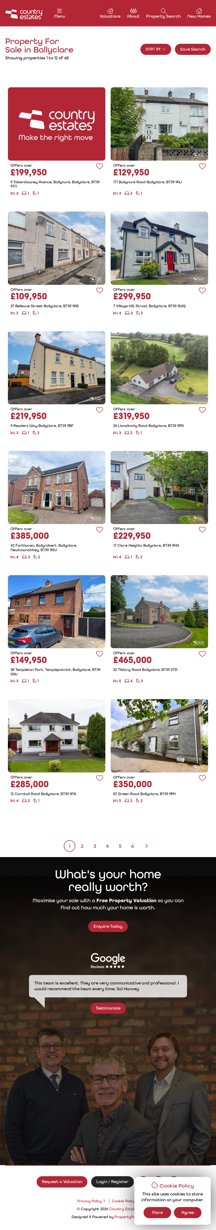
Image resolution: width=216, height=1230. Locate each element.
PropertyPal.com (129, 1217)
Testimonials (108, 1008)
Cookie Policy (123, 1201)
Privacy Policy (89, 1201)
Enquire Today (108, 926)
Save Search (192, 49)
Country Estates (124, 1209)
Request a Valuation (62, 1181)
